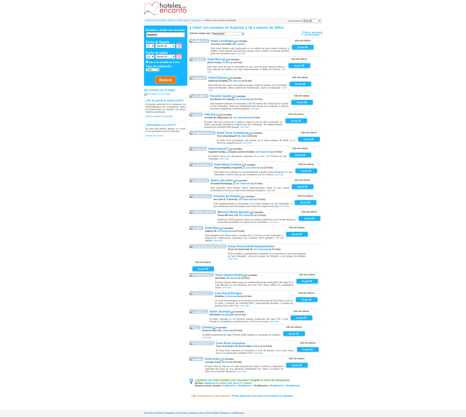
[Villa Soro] (195, 114)
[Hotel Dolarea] (198, 77)
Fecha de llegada (157, 42)
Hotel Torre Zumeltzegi (232, 132)
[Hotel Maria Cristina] (200, 164)
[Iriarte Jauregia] (198, 311)
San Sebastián (242, 99)
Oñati (244, 136)
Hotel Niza (212, 227)
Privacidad (212, 413)
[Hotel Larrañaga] (199, 41)
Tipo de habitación (158, 66)
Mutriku (226, 362)
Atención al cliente (153, 413)
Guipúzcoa (196, 20)
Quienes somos (197, 413)
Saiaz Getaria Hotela (229, 274)
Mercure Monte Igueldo (233, 212)
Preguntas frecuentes (176, 413)
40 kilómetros (277, 385)
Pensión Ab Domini (227, 196)
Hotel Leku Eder (222, 180)
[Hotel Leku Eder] (199, 180)
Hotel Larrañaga (222, 40)
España (171, 20)
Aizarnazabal (234, 296)
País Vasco (183, 20)
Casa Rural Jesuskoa (230, 343)
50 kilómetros (293, 385)
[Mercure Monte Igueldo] (202, 212)
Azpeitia (240, 44)
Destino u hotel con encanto (165, 30)
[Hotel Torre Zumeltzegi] (202, 132)
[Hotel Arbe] (196, 358)
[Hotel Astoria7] (198, 148)
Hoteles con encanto (155, 20)
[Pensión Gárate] (198, 96)
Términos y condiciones (232, 413)
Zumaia (256, 346)
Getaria (226, 62)
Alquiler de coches (154, 135)
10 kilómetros (229, 385)
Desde (303, 47)
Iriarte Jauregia (220, 311)
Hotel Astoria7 (218, 148)
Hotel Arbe (212, 358)
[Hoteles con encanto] (165, 14)
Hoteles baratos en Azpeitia (159, 116)
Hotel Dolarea (217, 77)
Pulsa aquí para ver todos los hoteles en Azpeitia (262, 395)
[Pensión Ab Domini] (200, 196)
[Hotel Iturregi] (197, 59)
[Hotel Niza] (196, 228)
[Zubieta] (194, 327)
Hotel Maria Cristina (227, 164)
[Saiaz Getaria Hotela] (201, 275)
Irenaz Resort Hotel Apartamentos (251, 246)
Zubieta (207, 327)
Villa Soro (211, 114)
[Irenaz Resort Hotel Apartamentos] (207, 246)
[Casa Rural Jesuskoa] (201, 343)
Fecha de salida (156, 52)
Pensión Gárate (220, 96)
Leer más (241, 53)
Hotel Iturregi (216, 59)
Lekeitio (226, 330)
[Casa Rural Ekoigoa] (201, 293)
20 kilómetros (245, 385)
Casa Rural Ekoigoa (228, 293)
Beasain (237, 81)
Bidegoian (230, 314)
